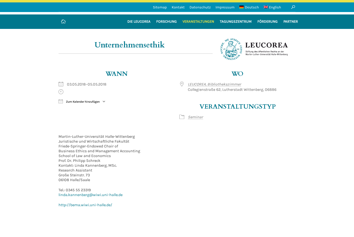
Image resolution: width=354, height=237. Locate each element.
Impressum (225, 7)
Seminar (195, 117)
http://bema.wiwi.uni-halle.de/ (85, 205)
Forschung (166, 21)
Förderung (267, 21)
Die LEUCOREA (139, 21)
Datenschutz (200, 7)
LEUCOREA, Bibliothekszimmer (214, 84)
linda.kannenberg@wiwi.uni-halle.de (91, 194)
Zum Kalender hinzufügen (82, 101)
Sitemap (160, 7)
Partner (290, 21)
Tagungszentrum (236, 21)
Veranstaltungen (198, 21)
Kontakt (178, 7)
